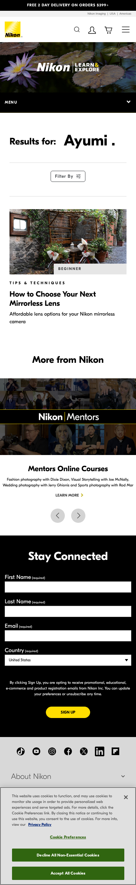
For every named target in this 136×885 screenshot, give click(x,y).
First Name (25, 577)
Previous (58, 516)
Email (18, 626)
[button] (10, 5)
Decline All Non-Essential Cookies (68, 855)
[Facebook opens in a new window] (68, 751)
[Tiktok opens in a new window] (20, 751)
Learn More (67, 495)
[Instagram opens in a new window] (52, 751)
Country (21, 650)
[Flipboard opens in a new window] (115, 751)
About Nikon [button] (31, 776)
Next (78, 516)
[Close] (126, 797)
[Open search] (76, 29)
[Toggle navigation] (125, 29)
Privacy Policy (39, 825)
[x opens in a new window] (84, 751)
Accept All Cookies (68, 873)
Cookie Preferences (68, 837)
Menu (11, 102)
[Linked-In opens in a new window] (99, 751)
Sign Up (75, 712)
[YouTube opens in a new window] (36, 751)
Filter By (64, 176)
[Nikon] (14, 29)
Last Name (25, 601)
